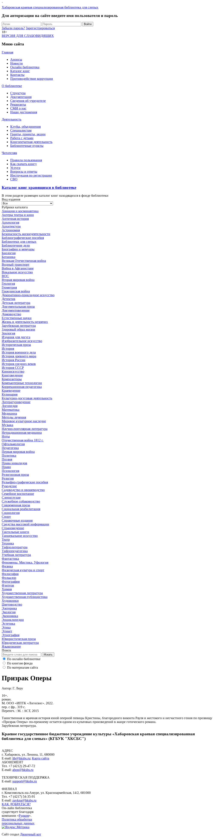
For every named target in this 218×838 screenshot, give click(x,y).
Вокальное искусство (17, 272)
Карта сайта (40, 758)
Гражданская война (16, 291)
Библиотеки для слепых (19, 241)
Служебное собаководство (21, 501)
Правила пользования (26, 160)
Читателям (9, 153)
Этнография (10, 635)
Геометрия (9, 287)
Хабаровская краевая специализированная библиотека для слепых (50, 7)
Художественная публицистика (24, 597)
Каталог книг (20, 71)
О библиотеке (12, 86)
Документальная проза (18, 306)
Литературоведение (16, 402)
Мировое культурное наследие (24, 421)
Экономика (10, 616)
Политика (9, 455)
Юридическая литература (20, 642)
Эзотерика (9, 608)
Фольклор (9, 578)
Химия (7, 589)
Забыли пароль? (13, 28)
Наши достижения (23, 112)
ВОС (5, 276)
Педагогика (10, 448)
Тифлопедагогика (15, 551)
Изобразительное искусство (22, 341)
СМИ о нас (18, 108)
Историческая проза (16, 345)
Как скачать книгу (23, 164)
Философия (10, 574)
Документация (21, 97)
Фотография (11, 581)
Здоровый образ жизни (18, 329)
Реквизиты (18, 104)
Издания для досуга (16, 337)
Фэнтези (8, 585)
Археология (10, 222)
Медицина (9, 413)
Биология (9, 253)
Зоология (8, 333)
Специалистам (21, 130)
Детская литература (16, 303)
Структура (18, 93)
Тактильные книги (15, 532)
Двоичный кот (30, 834)
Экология (9, 612)
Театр (6, 539)
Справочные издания (17, 520)
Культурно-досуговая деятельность (27, 398)
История (8, 348)
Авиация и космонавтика (20, 211)
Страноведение (13, 528)
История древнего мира (19, 356)
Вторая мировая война (18, 280)
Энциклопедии (13, 620)
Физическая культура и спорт (23, 570)
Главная (7, 52)
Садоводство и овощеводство (23, 490)
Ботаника (8, 257)
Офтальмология (13, 444)
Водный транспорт (15, 264)
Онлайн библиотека (24, 67)
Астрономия (11, 230)
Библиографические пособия (23, 238)
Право (6, 467)
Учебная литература (16, 555)
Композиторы (12, 379)
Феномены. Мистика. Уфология (25, 562)
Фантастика (10, 558)
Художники (10, 600)
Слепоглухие (11, 497)
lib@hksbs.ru (21, 758)
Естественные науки (17, 318)
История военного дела (19, 352)
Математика (10, 409)
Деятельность (11, 119)
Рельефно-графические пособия (25, 482)
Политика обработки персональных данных (18, 821)
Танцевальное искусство (20, 536)
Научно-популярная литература (24, 429)
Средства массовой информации (25, 524)
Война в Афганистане (18, 268)
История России (13, 360)
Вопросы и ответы (23, 171)
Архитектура (11, 226)
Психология (10, 471)
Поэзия (7, 459)
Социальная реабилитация (21, 509)
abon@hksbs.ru (22, 770)
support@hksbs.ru (24, 781)
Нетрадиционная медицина (22, 432)
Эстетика (8, 623)
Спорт (6, 516)
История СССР (13, 367)
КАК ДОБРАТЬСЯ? (16, 804)
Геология (8, 283)
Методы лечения (14, 417)
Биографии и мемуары (18, 249)
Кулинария (9, 394)
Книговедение (12, 375)
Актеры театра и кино (18, 215)
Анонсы (16, 59)
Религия (8, 478)
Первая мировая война (18, 451)
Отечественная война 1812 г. (22, 440)
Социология (11, 513)
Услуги (15, 168)
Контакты (17, 75)
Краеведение (11, 390)
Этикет (7, 631)
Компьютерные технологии (22, 383)
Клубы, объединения (25, 126)
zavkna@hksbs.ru (24, 800)
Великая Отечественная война (24, 260)
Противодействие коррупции (31, 78)
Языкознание (11, 646)
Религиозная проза (15, 474)
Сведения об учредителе (28, 100)
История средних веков (19, 364)
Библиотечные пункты (26, 145)
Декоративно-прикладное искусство (28, 295)
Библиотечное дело (16, 245)
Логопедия (9, 406)
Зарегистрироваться (40, 28)
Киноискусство (13, 371)
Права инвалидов (14, 463)
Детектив (8, 299)
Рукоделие (9, 486)
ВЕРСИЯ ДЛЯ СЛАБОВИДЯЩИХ (28, 36)
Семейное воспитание (18, 494)
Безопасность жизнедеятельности (26, 234)
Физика (7, 566)
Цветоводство (12, 604)
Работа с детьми (21, 138)
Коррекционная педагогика (22, 387)
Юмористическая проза (19, 639)
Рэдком (24, 815)
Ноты (6, 436)
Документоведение (16, 310)
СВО (13, 179)
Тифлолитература (14, 547)
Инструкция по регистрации (31, 175)
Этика (6, 627)
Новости (16, 63)
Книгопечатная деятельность (31, 142)
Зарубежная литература (19, 325)
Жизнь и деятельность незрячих (25, 322)
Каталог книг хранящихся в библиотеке (39, 187)
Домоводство (11, 314)
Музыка (7, 425)
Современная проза (16, 505)
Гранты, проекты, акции (28, 134)
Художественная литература (22, 593)
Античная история (15, 218)
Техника (8, 543)
